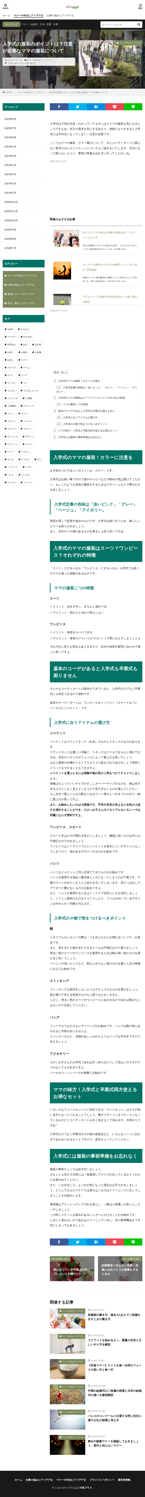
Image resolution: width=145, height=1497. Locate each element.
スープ (24, 413)
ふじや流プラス (83, 1487)
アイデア (11, 337)
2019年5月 (10, 165)
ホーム (6, 15)
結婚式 (34, 24)
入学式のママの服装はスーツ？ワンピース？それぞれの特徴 (89, 397)
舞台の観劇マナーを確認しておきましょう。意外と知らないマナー (113, 1443)
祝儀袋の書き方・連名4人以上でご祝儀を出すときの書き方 (114, 1317)
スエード (11, 421)
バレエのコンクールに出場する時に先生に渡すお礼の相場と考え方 (115, 1418)
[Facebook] (59, 106)
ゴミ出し (11, 390)
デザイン (29, 436)
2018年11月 (11, 211)
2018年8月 (10, 238)
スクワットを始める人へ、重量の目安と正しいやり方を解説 (115, 1342)
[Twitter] (77, 106)
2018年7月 (10, 248)
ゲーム (26, 367)
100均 (10, 329)
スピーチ (11, 428)
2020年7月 (10, 128)
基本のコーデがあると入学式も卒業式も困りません (84, 410)
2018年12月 (11, 201)
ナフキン (25, 451)
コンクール (12, 398)
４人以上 (25, 329)
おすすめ (27, 337)
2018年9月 (10, 229)
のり (39, 459)
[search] (138, 24)
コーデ (24, 375)
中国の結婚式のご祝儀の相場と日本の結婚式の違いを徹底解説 (115, 1392)
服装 (16, 63)
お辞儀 (38, 352)
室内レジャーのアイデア (20, 293)
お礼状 (38, 344)
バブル (28, 467)
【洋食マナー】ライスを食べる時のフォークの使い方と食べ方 (115, 1367)
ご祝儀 (28, 398)
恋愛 (48, 24)
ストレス (27, 421)
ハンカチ (25, 474)
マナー (25, 24)
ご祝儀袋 (11, 405)
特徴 (27, 63)
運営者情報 (124, 1479)
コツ (25, 382)
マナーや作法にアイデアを (28, 15)
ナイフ (10, 451)
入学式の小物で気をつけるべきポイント (82, 423)
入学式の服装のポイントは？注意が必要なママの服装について (78, 92)
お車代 (24, 352)
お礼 (25, 344)
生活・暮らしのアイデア (20, 303)
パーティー (12, 467)
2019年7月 (10, 146)
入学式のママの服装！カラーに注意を (77, 380)
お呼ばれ (11, 344)
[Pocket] (114, 106)
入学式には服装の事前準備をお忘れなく (78, 437)
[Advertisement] (96, 188)
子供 (42, 24)
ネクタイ (25, 459)
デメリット (12, 444)
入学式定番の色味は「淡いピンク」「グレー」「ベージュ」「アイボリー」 (96, 389)
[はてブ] (96, 106)
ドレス (28, 444)
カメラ (24, 360)
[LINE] (133, 106)
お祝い (10, 352)
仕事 (55, 24)
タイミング (12, 436)
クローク (11, 367)
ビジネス (11, 482)
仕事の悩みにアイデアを (60, 15)
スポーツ (27, 428)
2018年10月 (11, 220)
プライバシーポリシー (102, 1479)
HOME (9, 92)
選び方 (33, 63)
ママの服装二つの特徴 (72, 404)
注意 (21, 63)
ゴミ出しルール (30, 390)
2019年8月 (10, 137)
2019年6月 (10, 155)
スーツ (10, 413)
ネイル (10, 459)
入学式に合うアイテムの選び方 (77, 417)
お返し (10, 360)
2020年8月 (10, 118)
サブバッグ (28, 405)
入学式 (10, 63)
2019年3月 (10, 183)
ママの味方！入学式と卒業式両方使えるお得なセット (85, 430)
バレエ (10, 474)
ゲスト (10, 375)
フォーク (27, 482)
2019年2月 (10, 192)
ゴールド (11, 382)
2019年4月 (10, 174)
